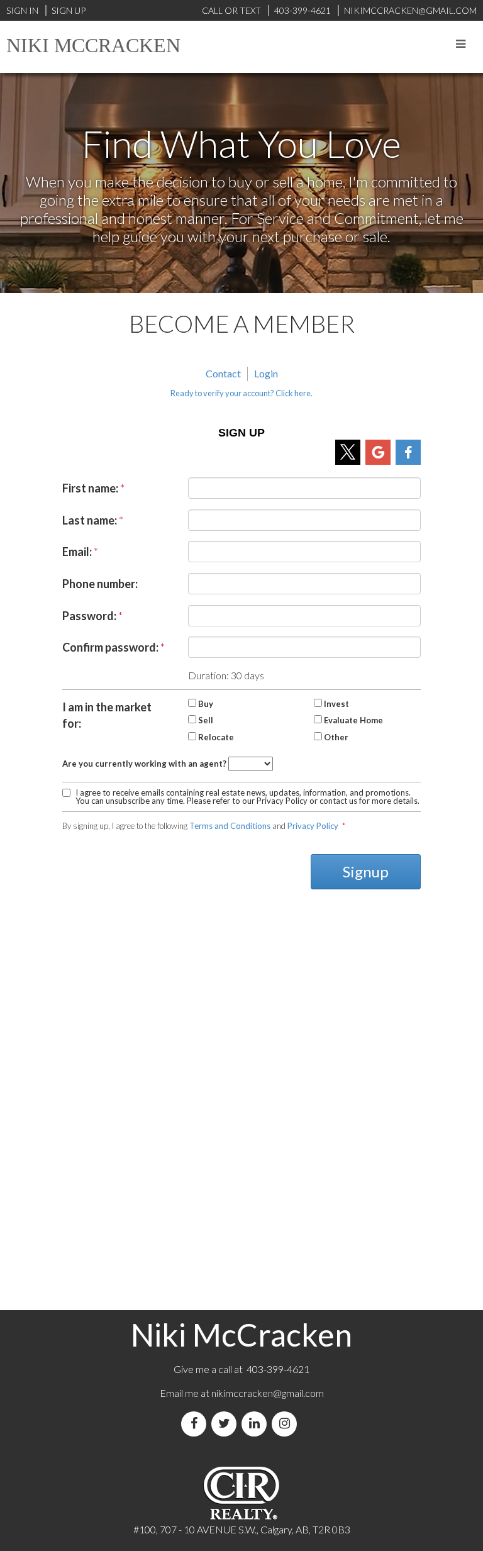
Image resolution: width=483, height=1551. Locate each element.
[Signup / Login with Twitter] (347, 452)
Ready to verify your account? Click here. (241, 393)
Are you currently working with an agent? (144, 764)
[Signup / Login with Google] (378, 452)
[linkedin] (257, 1424)
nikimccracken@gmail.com (267, 1393)
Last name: (89, 520)
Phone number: (100, 584)
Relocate (216, 737)
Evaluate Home (353, 720)
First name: (90, 488)
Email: (77, 552)
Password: (89, 616)
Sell (205, 720)
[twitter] (226, 1424)
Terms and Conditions (229, 826)
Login (266, 373)
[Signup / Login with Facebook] (408, 452)
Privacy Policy (312, 826)
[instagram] (287, 1424)
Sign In (22, 10)
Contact (223, 373)
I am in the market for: (107, 715)
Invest (336, 704)
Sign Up (69, 10)
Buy (205, 704)
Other (336, 737)
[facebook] (196, 1424)
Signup (366, 871)
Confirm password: (110, 647)
